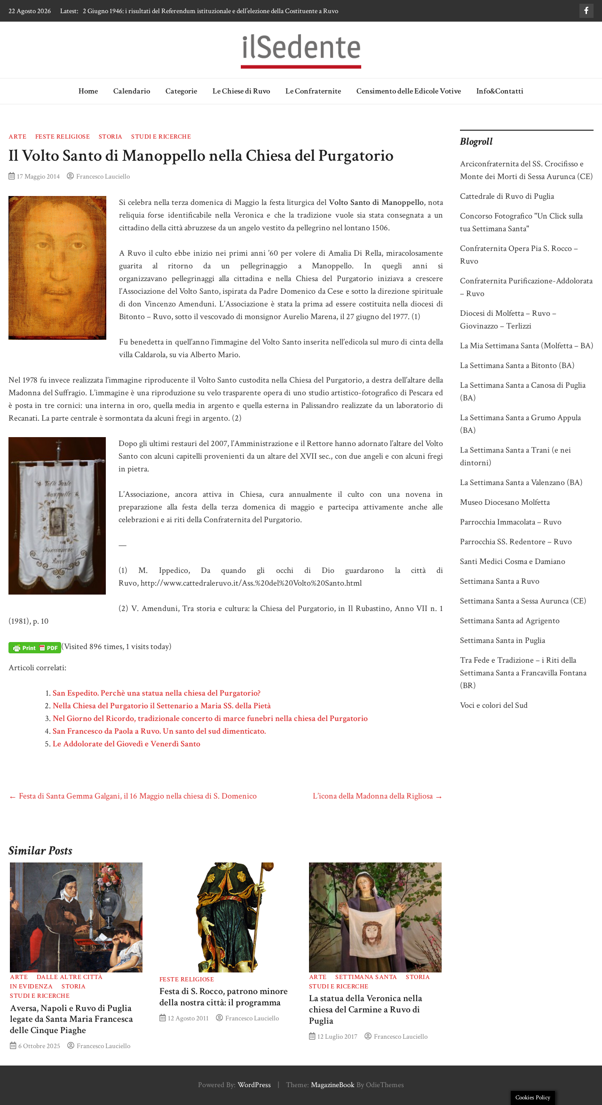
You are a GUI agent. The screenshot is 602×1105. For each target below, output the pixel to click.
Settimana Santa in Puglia (502, 640)
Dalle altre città (70, 977)
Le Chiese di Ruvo (241, 91)
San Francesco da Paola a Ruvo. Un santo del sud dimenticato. (159, 731)
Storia (111, 137)
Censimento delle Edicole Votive (408, 91)
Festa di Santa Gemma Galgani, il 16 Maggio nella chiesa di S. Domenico (132, 796)
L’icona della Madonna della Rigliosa (378, 796)
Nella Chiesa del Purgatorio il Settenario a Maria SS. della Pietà (162, 705)
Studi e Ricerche (161, 137)
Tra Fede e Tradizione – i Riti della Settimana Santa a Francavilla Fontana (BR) (523, 673)
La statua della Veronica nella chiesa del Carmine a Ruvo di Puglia (365, 1009)
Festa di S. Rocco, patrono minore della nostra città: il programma (223, 997)
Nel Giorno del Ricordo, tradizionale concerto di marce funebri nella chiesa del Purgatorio (210, 718)
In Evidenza (31, 986)
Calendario (131, 91)
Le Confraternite (313, 91)
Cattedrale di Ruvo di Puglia (507, 196)
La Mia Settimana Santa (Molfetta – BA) (527, 345)
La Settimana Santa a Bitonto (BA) (517, 365)
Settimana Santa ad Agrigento (510, 620)
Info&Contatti (499, 91)
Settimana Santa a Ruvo (499, 581)
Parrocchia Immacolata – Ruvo (511, 522)
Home (88, 91)
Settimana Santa (366, 977)
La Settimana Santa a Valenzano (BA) (521, 482)
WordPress (254, 1085)
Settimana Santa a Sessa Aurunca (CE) (523, 601)
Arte (17, 137)
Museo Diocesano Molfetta (505, 502)
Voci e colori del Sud (494, 705)
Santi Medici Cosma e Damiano (512, 561)
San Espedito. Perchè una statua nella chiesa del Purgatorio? (157, 693)
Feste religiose (62, 137)
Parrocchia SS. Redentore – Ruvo (516, 541)
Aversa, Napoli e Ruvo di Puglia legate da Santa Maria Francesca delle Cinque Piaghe (71, 1019)
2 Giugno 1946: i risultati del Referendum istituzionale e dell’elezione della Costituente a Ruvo (210, 11)
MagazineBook (333, 1085)
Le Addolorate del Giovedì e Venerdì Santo (126, 743)
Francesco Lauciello (103, 176)
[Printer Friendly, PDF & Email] (34, 647)
